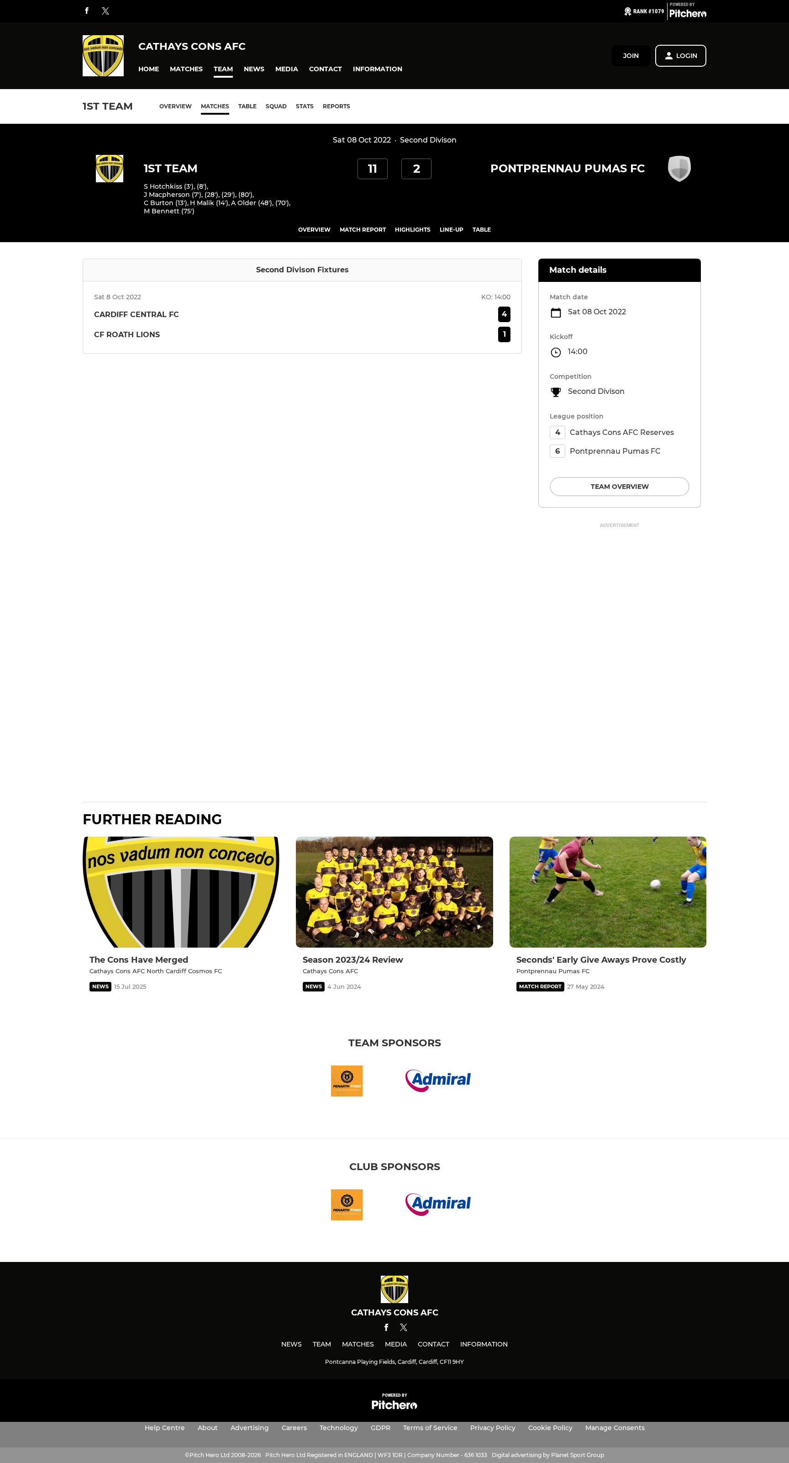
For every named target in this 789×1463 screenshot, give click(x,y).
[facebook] (87, 11)
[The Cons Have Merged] (181, 892)
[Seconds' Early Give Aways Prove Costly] (608, 892)
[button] (148, 69)
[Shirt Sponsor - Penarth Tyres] (347, 1082)
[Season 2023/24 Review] (394, 892)
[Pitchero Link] (688, 15)
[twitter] (105, 11)
